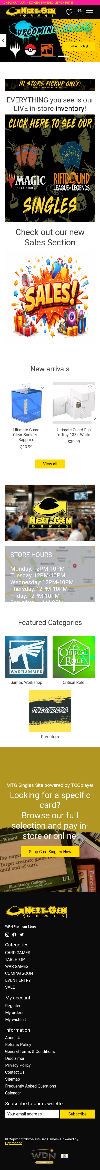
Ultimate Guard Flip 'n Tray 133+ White (74, 432)
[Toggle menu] (90, 12)
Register (13, 1005)
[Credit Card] (64, 1156)
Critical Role (73, 682)
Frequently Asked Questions (30, 1086)
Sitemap (12, 1079)
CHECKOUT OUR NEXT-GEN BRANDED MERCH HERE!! (39, 2)
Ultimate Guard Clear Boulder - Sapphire (26, 434)
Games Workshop (26, 682)
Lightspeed (13, 1143)
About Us (13, 1037)
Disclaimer (14, 1058)
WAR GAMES (16, 966)
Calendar (13, 1093)
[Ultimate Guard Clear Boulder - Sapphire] (26, 403)
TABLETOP (15, 959)
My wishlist (15, 1019)
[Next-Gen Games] (31, 12)
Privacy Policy (18, 1065)
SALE (10, 987)
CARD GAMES (17, 952)
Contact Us (15, 1072)
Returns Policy (18, 1044)
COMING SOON (19, 973)
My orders (14, 1012)
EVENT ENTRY (18, 980)
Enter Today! (78, 46)
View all (50, 464)
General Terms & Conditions (30, 1051)
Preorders (50, 736)
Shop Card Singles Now (50, 851)
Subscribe (77, 1114)
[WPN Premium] (43, 1162)
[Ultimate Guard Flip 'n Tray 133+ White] (74, 403)
